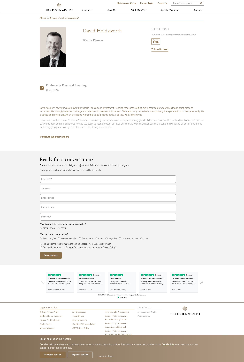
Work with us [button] (138, 10)
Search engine (49, 238)
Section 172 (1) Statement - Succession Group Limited (116, 318)
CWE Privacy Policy (80, 328)
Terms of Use (78, 316)
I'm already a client (130, 238)
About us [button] (111, 10)
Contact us (162, 3)
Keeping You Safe (79, 320)
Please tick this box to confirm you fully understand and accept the (79, 247)
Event (100, 238)
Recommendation (69, 238)
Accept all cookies (52, 354)
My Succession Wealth (126, 3)
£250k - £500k (49, 228)
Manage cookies (47, 328)
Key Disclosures (79, 312)
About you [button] (86, 10)
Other (146, 238)
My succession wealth (147, 312)
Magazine (113, 238)
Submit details (51, 255)
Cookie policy (45, 324)
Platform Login (146, 3)
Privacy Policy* (109, 247)
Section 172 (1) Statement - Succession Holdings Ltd (116, 325)
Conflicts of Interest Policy (83, 324)
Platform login (144, 316)
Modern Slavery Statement (51, 316)
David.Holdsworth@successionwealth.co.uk (175, 34)
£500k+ (64, 228)
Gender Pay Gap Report (50, 320)
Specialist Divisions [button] (169, 10)
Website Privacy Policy (49, 312)
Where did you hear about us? (54, 234)
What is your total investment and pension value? (63, 224)
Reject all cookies (80, 354)
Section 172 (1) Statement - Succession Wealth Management (118, 333)
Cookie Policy (169, 344)
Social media (87, 238)
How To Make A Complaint (117, 312)
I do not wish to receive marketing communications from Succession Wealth (77, 244)
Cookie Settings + (105, 356)
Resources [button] (198, 10)
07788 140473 (161, 29)
